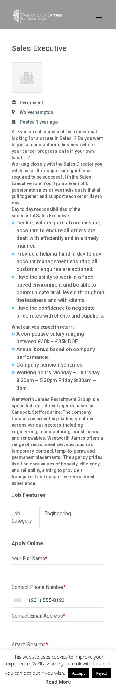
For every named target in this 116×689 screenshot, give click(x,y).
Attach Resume (30, 645)
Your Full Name (29, 558)
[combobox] (19, 600)
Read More (58, 681)
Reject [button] (101, 673)
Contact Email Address (38, 616)
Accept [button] (78, 673)
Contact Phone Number (39, 587)
